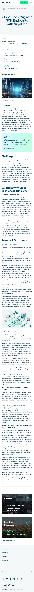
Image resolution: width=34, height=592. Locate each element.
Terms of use (19, 589)
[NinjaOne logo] (6, 2)
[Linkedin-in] (3, 578)
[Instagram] (14, 578)
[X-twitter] (21, 578)
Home (3, 8)
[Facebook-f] (10, 578)
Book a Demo (24, 2)
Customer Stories (12, 8)
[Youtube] (7, 578)
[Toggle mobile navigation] (31, 2)
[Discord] (17, 578)
